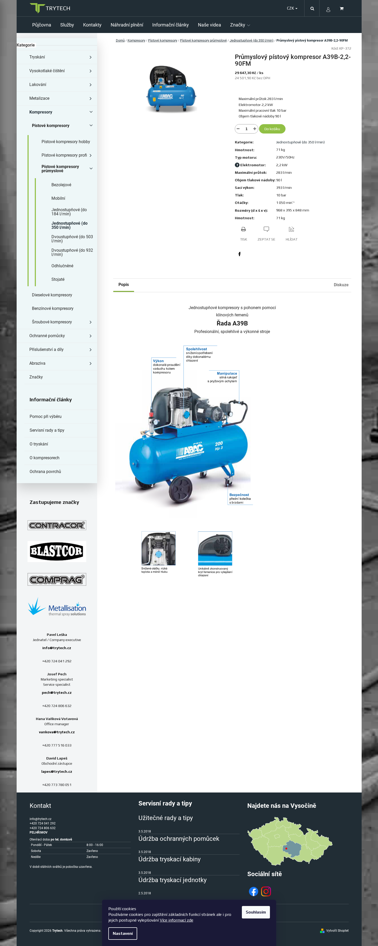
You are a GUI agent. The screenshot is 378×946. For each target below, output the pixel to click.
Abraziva (37, 363)
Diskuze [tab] (341, 284)
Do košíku (272, 129)
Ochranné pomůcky (47, 335)
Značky (36, 377)
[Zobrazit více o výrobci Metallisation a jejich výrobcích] (57, 606)
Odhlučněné (62, 265)
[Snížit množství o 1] (238, 128)
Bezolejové (61, 184)
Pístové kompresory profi (64, 155)
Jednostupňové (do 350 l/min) (69, 225)
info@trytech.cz (56, 648)
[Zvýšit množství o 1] (255, 128)
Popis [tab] (123, 284)
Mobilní (58, 198)
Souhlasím (256, 912)
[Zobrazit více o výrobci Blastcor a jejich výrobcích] (57, 552)
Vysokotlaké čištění (47, 70)
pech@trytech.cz (57, 692)
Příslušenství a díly (46, 349)
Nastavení (123, 933)
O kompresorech (44, 457)
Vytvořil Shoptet (337, 930)
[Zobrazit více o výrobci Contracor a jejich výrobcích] (57, 525)
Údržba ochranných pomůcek (178, 838)
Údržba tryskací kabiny (169, 859)
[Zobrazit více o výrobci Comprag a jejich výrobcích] (57, 579)
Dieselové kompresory (52, 294)
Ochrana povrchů (45, 471)
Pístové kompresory (50, 125)
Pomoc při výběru (46, 416)
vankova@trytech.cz (57, 732)
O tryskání (39, 444)
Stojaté (57, 279)
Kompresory (40, 112)
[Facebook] (239, 254)
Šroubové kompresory (52, 321)
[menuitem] (44, 25)
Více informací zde (176, 920)
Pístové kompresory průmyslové (60, 168)
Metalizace (39, 98)
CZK (291, 8)
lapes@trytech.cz (56, 771)
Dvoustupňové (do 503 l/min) (72, 238)
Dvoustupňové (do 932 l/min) (72, 252)
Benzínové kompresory (53, 308)
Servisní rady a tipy (47, 430)
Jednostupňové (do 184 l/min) (69, 211)
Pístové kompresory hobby (66, 141)
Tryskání (37, 57)
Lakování (37, 84)
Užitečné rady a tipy (165, 818)
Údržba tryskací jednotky (172, 880)
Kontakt (40, 805)
